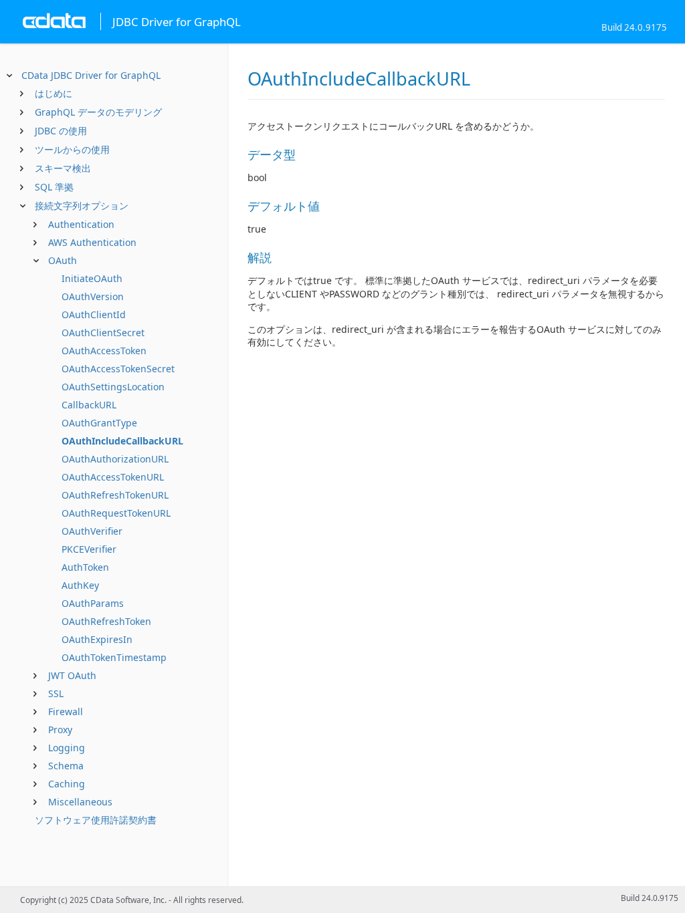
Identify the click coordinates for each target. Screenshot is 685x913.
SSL (56, 693)
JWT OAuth (72, 675)
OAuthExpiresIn (97, 639)
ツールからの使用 (72, 149)
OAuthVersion (93, 296)
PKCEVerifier (89, 549)
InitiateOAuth (92, 278)
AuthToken (85, 567)
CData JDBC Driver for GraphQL (91, 75)
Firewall (65, 711)
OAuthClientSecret (103, 332)
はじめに (53, 93)
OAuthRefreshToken (106, 621)
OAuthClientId (94, 314)
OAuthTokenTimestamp (114, 657)
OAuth (62, 260)
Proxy (60, 729)
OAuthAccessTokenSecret (118, 368)
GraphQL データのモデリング (98, 112)
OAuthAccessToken (104, 350)
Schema (66, 765)
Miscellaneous (80, 801)
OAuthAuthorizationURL (115, 458)
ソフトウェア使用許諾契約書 (96, 819)
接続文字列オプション (81, 205)
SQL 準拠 (54, 186)
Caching (66, 783)
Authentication (81, 224)
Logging (66, 747)
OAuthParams (93, 603)
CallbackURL (89, 404)
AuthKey (80, 585)
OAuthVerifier (92, 531)
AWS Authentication (92, 242)
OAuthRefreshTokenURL (115, 495)
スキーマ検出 (63, 168)
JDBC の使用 (61, 130)
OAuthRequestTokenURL (116, 513)
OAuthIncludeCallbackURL (122, 440)
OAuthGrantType (99, 422)
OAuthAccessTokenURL (113, 477)
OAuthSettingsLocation (113, 386)
